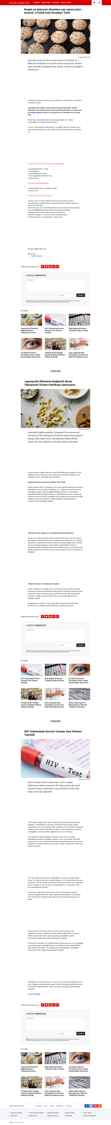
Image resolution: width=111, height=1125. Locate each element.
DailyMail (37, 994)
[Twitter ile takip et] (91, 1106)
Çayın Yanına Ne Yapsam (36, 1113)
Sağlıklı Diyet (33, 1116)
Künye (45, 1106)
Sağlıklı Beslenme (52, 1116)
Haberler (37, 2)
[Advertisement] (55, 85)
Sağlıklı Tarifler (69, 1113)
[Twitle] (46, 266)
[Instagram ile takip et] (95, 1106)
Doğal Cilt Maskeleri (90, 1116)
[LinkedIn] (50, 266)
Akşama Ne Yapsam (53, 1113)
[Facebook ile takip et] (86, 1106)
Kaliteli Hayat (46, 2)
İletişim (52, 1106)
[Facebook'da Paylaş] (42, 266)
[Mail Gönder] (57, 266)
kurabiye (33, 112)
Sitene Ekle (68, 1106)
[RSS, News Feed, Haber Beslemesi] (99, 1106)
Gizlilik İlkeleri (59, 1106)
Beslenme (55, 2)
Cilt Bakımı (68, 1116)
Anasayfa (39, 1106)
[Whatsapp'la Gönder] (53, 266)
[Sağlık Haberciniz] (19, 2)
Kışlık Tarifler (87, 1113)
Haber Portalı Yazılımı (18, 1122)
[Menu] (94, 2)
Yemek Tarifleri (66, 2)
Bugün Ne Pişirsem (37, 256)
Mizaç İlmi (14, 1116)
